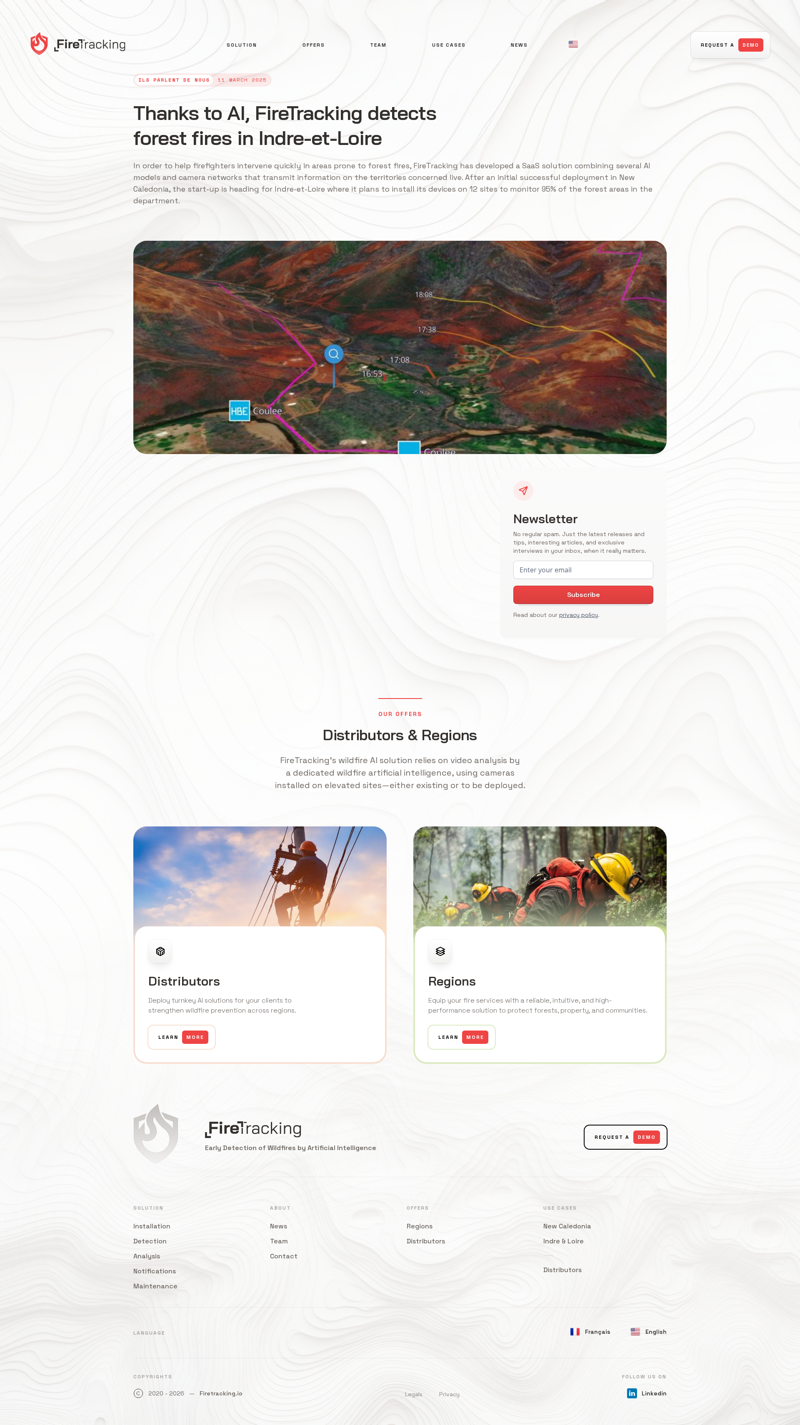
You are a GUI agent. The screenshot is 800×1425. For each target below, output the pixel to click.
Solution (242, 45)
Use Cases (449, 45)
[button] (573, 44)
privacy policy (578, 615)
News (519, 45)
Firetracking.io (221, 1393)
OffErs (313, 45)
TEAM (378, 45)
